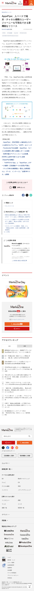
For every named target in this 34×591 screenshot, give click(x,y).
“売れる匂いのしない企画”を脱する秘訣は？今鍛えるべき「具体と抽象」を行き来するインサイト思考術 (18, 377)
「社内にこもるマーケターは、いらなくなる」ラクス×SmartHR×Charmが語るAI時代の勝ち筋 (18, 383)
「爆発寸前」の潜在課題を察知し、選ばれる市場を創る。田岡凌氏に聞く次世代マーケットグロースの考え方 (18, 390)
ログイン (18, 328)
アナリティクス (23, 33)
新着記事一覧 (6, 469)
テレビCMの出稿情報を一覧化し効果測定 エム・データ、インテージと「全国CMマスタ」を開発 (17, 171)
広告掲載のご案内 (9, 455)
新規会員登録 (17, 324)
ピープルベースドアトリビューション (10, 35)
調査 (19, 500)
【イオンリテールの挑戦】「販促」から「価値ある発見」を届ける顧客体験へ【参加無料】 (17, 228)
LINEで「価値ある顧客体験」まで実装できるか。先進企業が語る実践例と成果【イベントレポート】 (18, 405)
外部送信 (10, 578)
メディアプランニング (24, 490)
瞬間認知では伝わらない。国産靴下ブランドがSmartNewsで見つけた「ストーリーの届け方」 (18, 351)
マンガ (4, 504)
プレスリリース (9, 206)
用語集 (4, 520)
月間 (24, 346)
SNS (19, 486)
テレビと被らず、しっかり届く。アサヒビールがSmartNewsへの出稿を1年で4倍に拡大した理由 (18, 397)
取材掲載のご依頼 (25, 455)
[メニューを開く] (2, 2)
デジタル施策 (5, 486)
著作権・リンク (11, 560)
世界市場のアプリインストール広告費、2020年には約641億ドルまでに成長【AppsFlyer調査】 (15, 157)
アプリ (4, 33)
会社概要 (10, 570)
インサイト (5, 490)
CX (19, 482)
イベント (5, 514)
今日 (9, 346)
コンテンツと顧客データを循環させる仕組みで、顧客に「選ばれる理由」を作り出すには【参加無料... (17, 221)
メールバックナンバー (18, 319)
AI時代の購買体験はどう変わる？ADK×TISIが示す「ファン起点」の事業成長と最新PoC (17, 216)
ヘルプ (9, 557)
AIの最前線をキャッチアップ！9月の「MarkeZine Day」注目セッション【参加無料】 (17, 413)
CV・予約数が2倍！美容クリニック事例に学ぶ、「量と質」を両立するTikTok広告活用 (17, 357)
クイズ (20, 504)
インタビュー (5, 500)
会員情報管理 (11, 565)
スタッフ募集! (11, 562)
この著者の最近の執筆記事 (19, 260)
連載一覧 (4, 508)
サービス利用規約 (12, 572)
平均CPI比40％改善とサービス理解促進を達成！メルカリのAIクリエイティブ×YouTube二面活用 (18, 369)
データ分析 (9, 33)
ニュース (16, 33)
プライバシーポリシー (13, 575)
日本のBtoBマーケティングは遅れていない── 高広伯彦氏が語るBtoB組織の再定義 (18, 362)
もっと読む (7, 232)
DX (2, 479)
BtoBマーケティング (24, 479)
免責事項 (10, 567)
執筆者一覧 (21, 508)
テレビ (4, 482)
